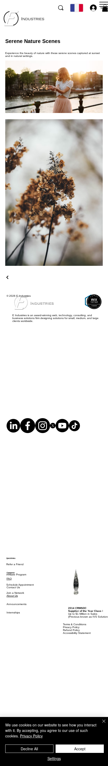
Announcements (16, 617)
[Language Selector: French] (76, 8)
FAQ (9, 592)
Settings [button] (54, 758)
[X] (53, 432)
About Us (12, 609)
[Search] (60, 7)
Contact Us (13, 601)
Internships (13, 626)
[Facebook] (27, 432)
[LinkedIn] (13, 432)
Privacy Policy (31, 735)
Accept (79, 748)
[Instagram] (42, 432)
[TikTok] (74, 432)
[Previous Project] (7, 277)
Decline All (29, 748)
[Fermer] (100, 724)
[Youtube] (62, 432)
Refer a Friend (15, 577)
